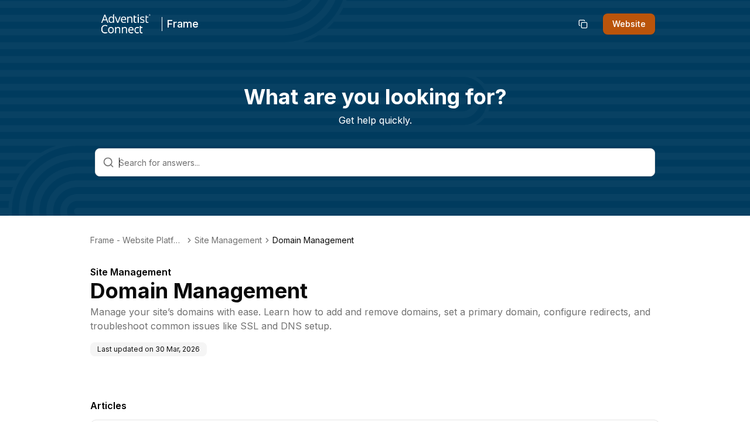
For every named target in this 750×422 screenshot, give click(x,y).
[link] (313, 240)
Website (629, 24)
